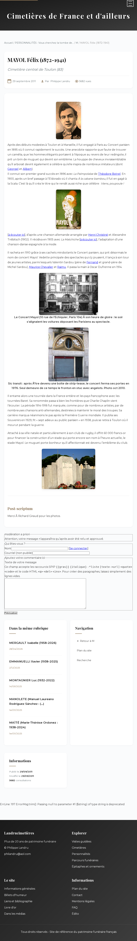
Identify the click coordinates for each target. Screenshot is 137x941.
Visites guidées (81, 841)
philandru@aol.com (17, 854)
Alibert (27, 169)
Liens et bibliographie (18, 901)
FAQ (75, 907)
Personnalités (81, 854)
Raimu (61, 267)
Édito (75, 913)
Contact (77, 895)
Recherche (84, 660)
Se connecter (79, 548)
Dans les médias (14, 913)
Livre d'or (10, 907)
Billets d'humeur (15, 895)
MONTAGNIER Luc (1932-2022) (32, 680)
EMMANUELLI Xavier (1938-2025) (33, 661)
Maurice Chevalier (41, 267)
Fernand (92, 262)
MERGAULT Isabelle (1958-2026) (32, 643)
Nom (8, 548)
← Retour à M (85, 640)
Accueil (8, 42)
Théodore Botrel (109, 173)
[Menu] (130, 3)
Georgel (13, 169)
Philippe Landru (60, 81)
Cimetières (79, 847)
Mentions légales (83, 901)
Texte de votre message (21, 562)
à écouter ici (16, 234)
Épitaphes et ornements (88, 866)
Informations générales (19, 888)
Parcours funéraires (85, 860)
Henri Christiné (98, 234)
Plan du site (84, 650)
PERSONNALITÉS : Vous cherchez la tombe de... (44, 42)
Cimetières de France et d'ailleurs (68, 15)
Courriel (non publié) (19, 553)
